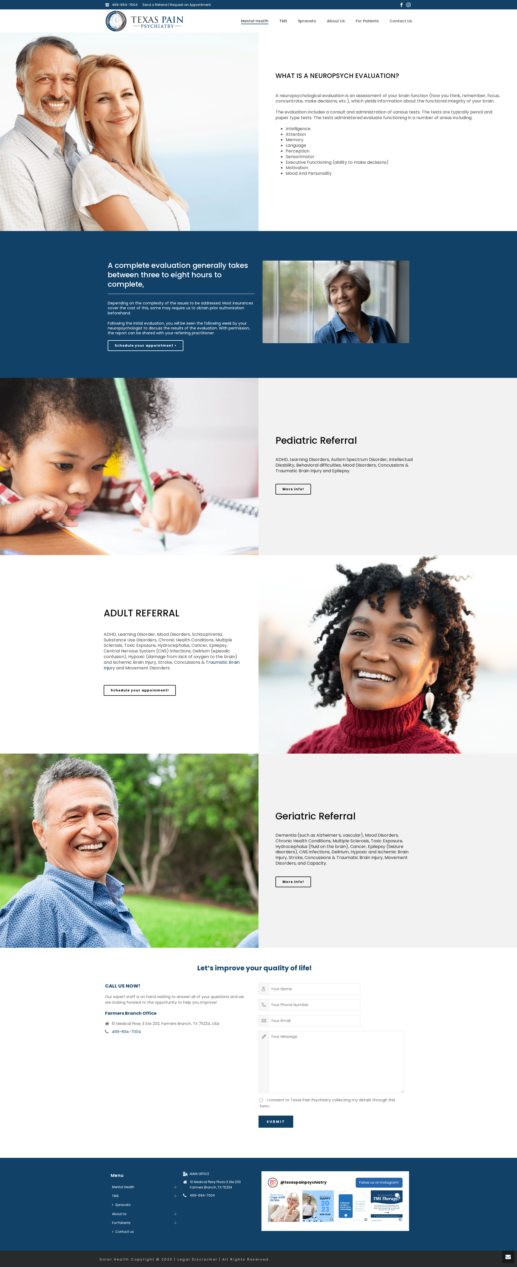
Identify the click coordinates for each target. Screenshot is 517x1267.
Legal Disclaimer (197, 1259)
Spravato (307, 21)
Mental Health (254, 21)
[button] (283, 1206)
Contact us (401, 21)
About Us (336, 21)
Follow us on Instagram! (379, 1182)
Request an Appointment (190, 4)
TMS (283, 21)
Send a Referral (154, 4)
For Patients (367, 21)
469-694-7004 (125, 4)
